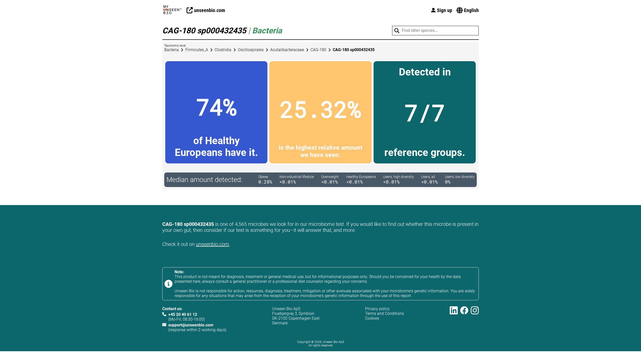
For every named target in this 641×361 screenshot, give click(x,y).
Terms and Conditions (384, 313)
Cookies (372, 318)
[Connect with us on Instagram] (475, 319)
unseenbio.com (212, 244)
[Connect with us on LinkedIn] (454, 319)
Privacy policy (377, 308)
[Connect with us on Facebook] (464, 319)
